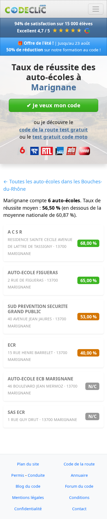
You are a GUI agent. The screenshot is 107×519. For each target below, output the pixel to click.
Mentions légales (28, 497)
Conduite (36, 475)
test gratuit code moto (60, 136)
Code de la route (79, 464)
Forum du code (79, 486)
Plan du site (28, 464)
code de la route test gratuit (53, 129)
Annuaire (79, 475)
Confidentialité (28, 508)
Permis (17, 475)
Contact (79, 508)
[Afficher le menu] (95, 9)
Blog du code (28, 486)
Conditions (79, 497)
